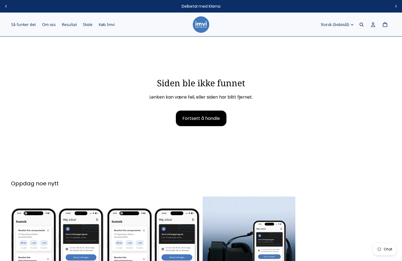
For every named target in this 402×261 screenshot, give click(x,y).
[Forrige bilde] (6, 6)
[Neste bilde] (396, 6)
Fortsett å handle (201, 118)
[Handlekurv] (385, 25)
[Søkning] (362, 25)
